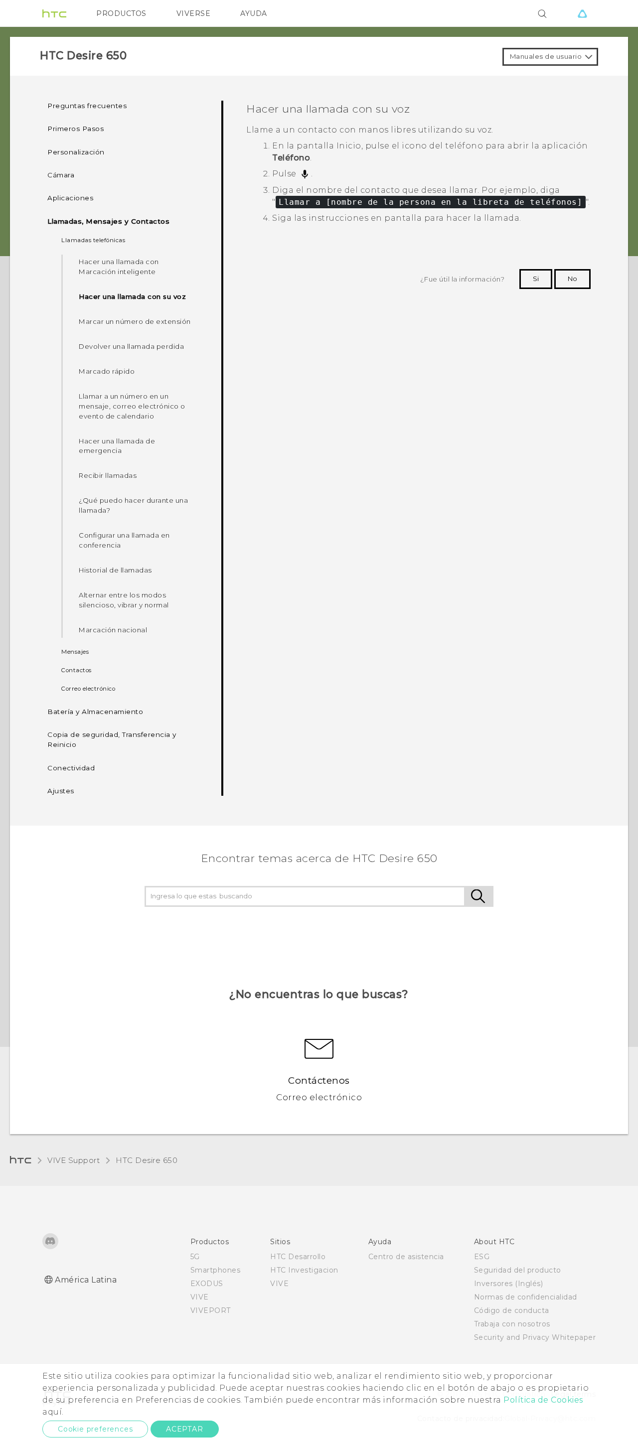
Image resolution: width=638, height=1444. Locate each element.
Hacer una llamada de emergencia (117, 446)
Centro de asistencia (406, 1256)
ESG (482, 1256)
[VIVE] (582, 13)
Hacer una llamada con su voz (132, 296)
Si (536, 279)
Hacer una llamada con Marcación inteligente (119, 267)
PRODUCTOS (121, 13)
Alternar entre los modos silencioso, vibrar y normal (124, 600)
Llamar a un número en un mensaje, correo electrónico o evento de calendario (132, 406)
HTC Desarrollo (297, 1256)
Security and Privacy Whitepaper (535, 1337)
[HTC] (54, 13)
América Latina (86, 1280)
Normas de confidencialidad (525, 1297)
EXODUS (206, 1283)
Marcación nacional (113, 630)
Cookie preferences (95, 1429)
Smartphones (215, 1270)
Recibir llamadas (108, 475)
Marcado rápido (107, 371)
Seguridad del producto (517, 1270)
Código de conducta (511, 1310)
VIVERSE (193, 13)
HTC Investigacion (304, 1270)
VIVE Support (73, 1160)
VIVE (199, 1297)
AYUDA (253, 13)
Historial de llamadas (115, 570)
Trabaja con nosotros (512, 1323)
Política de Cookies (543, 1400)
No (572, 279)
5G (195, 1256)
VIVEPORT (210, 1310)
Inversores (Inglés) (508, 1283)
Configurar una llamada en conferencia (124, 540)
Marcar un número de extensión (135, 321)
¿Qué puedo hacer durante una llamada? (133, 505)
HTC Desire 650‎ (146, 1160)
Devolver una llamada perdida (131, 346)
